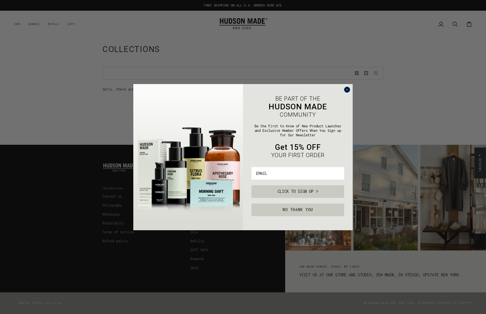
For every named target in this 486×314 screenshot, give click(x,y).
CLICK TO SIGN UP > (298, 191)
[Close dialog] (347, 89)
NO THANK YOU (298, 209)
